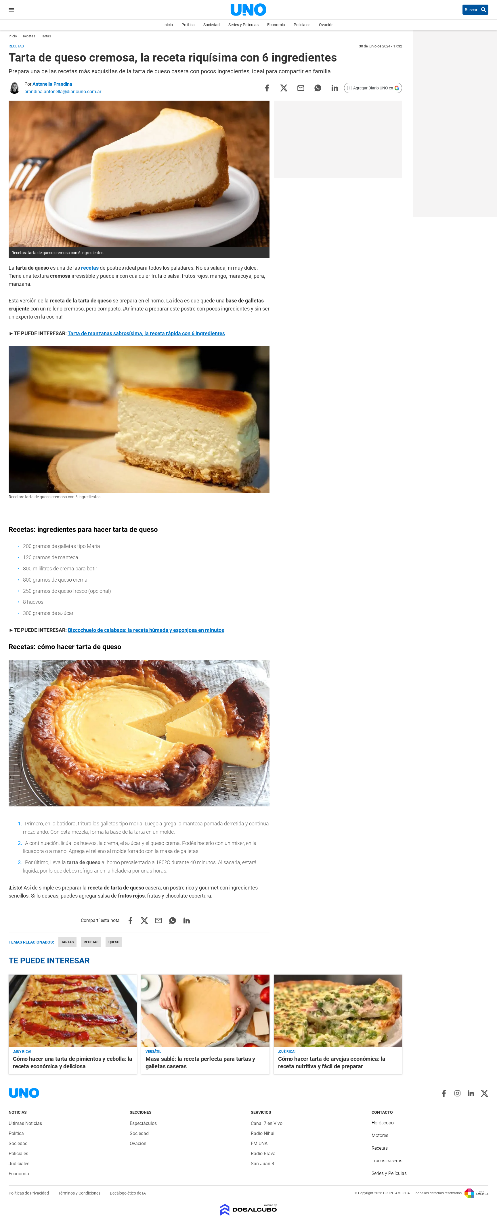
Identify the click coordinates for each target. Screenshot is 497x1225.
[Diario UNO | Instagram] (457, 1093)
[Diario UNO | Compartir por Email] (300, 87)
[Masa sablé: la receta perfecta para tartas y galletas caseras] (205, 1011)
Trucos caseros (387, 1160)
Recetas (91, 942)
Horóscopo (383, 1123)
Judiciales (19, 1163)
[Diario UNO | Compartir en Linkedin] (334, 87)
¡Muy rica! (22, 1052)
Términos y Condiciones (79, 1193)
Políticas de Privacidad (29, 1193)
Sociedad (211, 24)
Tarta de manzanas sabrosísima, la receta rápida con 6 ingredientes (146, 333)
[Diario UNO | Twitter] (484, 1093)
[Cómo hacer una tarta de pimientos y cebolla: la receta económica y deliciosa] (73, 1011)
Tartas (67, 942)
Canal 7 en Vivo (266, 1123)
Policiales (302, 24)
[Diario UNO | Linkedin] (471, 1093)
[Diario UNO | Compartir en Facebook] (266, 87)
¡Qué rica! (286, 1052)
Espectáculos (143, 1123)
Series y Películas (243, 24)
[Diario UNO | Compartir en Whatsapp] (317, 87)
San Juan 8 (262, 1163)
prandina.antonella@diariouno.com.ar (62, 91)
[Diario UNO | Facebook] (444, 1093)
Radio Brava (263, 1153)
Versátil (153, 1052)
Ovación (326, 24)
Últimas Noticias (25, 1123)
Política (188, 24)
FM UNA (259, 1143)
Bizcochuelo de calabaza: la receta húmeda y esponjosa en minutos (146, 630)
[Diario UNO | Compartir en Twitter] (283, 87)
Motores (380, 1135)
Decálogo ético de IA (128, 1193)
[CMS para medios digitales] (248, 1210)
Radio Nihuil (263, 1133)
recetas (90, 268)
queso (113, 942)
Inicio (168, 24)
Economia (276, 24)
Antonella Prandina (52, 84)
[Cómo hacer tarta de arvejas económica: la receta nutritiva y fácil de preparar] (338, 1011)
